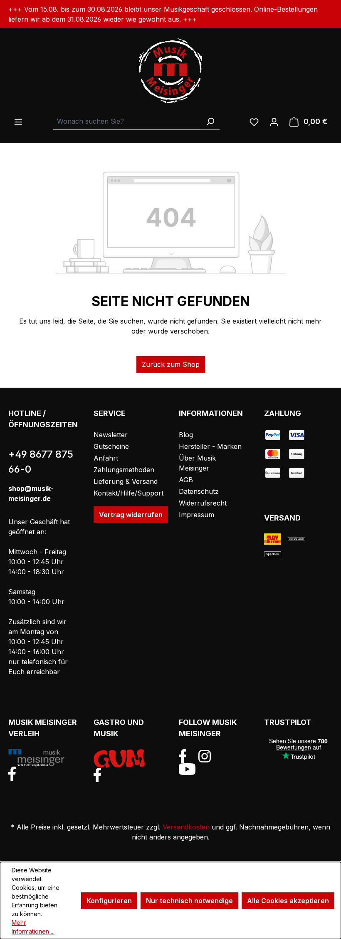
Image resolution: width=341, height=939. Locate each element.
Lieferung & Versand (126, 481)
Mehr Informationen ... (33, 927)
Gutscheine (111, 446)
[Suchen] (210, 121)
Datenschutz (199, 491)
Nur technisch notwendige (189, 901)
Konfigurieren (109, 901)
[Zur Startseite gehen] (170, 70)
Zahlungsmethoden (124, 470)
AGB (186, 480)
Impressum (196, 515)
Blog (186, 435)
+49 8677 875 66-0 (40, 461)
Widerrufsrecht (203, 503)
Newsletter (111, 435)
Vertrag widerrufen (131, 515)
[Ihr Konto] (274, 121)
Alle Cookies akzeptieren (288, 901)
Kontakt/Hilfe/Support (128, 493)
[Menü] (18, 121)
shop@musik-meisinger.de (30, 493)
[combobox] (127, 121)
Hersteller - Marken (210, 446)
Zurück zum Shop (171, 364)
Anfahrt (106, 458)
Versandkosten (186, 827)
